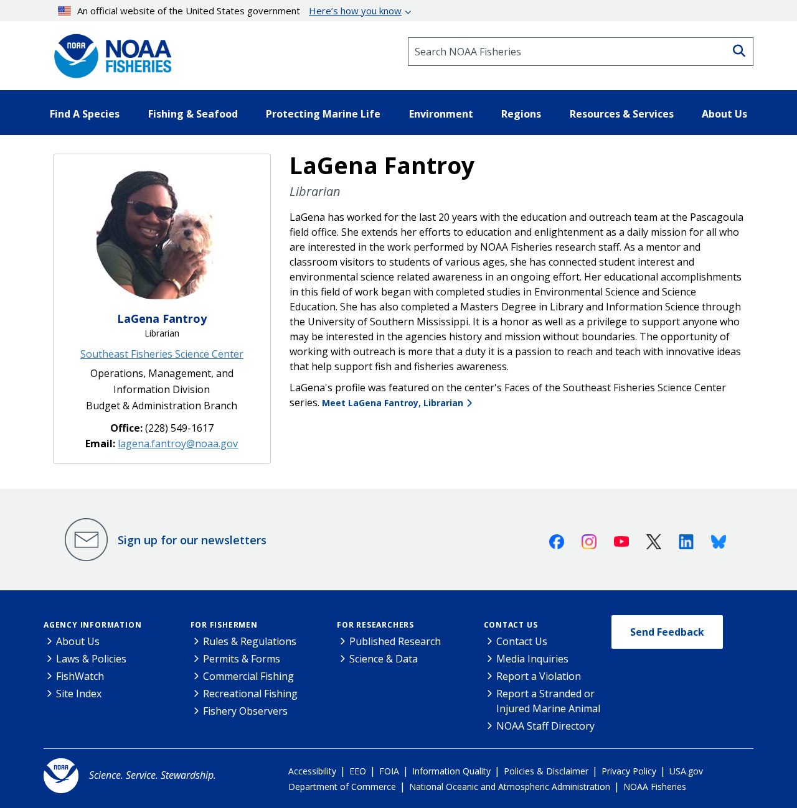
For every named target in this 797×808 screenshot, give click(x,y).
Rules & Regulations (249, 641)
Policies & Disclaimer (546, 771)
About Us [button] (724, 114)
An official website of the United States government (239, 10)
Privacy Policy (628, 771)
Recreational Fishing (250, 693)
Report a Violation (538, 676)
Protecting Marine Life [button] (323, 114)
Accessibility (312, 771)
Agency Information (92, 625)
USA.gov (686, 771)
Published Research (395, 641)
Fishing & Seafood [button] (193, 114)
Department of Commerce (342, 786)
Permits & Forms (241, 659)
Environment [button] (441, 114)
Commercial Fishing (248, 676)
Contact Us (511, 625)
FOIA (389, 771)
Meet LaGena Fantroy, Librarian (392, 403)
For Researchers (375, 625)
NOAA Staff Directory (545, 726)
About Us (78, 641)
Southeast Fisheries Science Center (161, 354)
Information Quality (451, 771)
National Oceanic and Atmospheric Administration (509, 786)
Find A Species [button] (85, 114)
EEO (357, 771)
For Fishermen (224, 625)
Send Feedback (667, 632)
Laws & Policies (91, 659)
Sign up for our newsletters (192, 539)
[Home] (109, 51)
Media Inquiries (532, 659)
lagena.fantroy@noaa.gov (178, 443)
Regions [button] (521, 114)
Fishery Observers (245, 711)
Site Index (78, 693)
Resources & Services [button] (622, 114)
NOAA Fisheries (654, 786)
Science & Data (383, 659)
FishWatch (80, 676)
